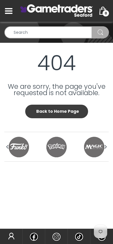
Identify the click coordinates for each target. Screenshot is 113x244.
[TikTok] (79, 236)
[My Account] (11, 236)
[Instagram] (56, 236)
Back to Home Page (57, 111)
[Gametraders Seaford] (56, 11)
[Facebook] (34, 236)
